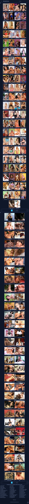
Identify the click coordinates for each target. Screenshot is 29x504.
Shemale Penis (13, 496)
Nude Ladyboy (3, 487)
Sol (11, 29)
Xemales (2, 489)
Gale (19, 319)
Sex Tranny (11, 486)
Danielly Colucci (23, 127)
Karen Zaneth (6, 56)
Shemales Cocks (3, 491)
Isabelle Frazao (20, 230)
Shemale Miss (22, 496)
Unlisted (9, 283)
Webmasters (14, 499)
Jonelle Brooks (11, 127)
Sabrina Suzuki (6, 163)
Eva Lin (17, 11)
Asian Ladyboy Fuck (23, 490)
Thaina (17, 20)
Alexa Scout (5, 199)
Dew (5, 11)
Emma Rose (9, 337)
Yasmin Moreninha (19, 471)
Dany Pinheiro (9, 355)
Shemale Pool (22, 493)
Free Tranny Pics (22, 497)
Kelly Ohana (11, 74)
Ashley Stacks (6, 181)
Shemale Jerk (22, 491)
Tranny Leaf (2, 496)
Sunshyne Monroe (5, 20)
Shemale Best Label (13, 490)
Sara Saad (9, 328)
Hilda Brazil (17, 154)
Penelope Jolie (23, 172)
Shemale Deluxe (22, 495)
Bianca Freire (17, 172)
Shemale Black (13, 491)
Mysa (23, 83)
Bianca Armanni (9, 480)
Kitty (11, 145)
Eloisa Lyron (17, 29)
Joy (23, 11)
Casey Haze (5, 127)
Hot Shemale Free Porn (14, 494)
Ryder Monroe (6, 145)
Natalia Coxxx (19, 337)
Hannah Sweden (17, 163)
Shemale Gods (12, 487)
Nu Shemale (12, 489)
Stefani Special (11, 208)
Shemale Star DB (3, 488)
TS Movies (12, 493)
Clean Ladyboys (22, 487)
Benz (19, 328)
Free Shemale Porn (3, 493)
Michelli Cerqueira (11, 172)
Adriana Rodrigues (17, 74)
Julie (5, 136)
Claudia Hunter (20, 444)
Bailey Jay (23, 154)
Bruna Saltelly (9, 274)
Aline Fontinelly (12, 136)
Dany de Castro (9, 346)
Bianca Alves (9, 462)
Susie (9, 301)
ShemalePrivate (6, 1)
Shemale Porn (13, 497)
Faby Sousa (17, 208)
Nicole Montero (6, 172)
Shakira (12, 163)
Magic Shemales (22, 485)
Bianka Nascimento (19, 346)
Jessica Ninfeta (20, 435)
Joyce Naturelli (9, 435)
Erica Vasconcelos (11, 56)
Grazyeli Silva (11, 65)
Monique (23, 56)
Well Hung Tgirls (3, 497)
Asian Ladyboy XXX (13, 495)
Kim (5, 29)
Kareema (23, 29)
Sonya (6, 74)
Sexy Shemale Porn (3, 494)
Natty (19, 373)
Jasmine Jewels (9, 319)
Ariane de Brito (9, 426)
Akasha (23, 20)
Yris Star (23, 47)
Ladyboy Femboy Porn (4, 490)
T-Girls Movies (22, 486)
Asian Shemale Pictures (4, 495)
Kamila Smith (23, 38)
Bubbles (9, 221)
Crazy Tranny (2, 485)
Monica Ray (19, 221)
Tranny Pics (22, 488)
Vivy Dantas (11, 11)
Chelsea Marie (6, 83)
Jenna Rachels (23, 199)
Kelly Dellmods (20, 417)
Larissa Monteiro (9, 453)
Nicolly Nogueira (17, 199)
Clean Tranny (12, 488)
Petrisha (12, 199)
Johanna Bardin (20, 453)
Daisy (6, 65)
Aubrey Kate (9, 292)
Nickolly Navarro (9, 373)
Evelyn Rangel (17, 65)
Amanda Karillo (20, 292)
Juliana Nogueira (19, 301)
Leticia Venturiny (17, 38)
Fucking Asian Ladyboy (23, 489)
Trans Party (2, 486)
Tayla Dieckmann (23, 181)
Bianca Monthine (9, 444)
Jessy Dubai (9, 364)
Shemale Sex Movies (23, 494)
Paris (17, 83)
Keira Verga (17, 145)
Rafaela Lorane (6, 47)
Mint (19, 480)
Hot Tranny (11, 485)
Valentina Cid (19, 274)
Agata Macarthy (20, 355)
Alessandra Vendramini (17, 136)
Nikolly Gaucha (9, 230)
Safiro (19, 462)
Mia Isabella (19, 283)
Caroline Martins (23, 145)
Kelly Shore (19, 364)
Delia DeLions (11, 20)
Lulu (23, 190)
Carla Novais (9, 310)
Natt (19, 426)
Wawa (17, 181)
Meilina (9, 471)
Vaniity (11, 83)
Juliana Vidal (11, 47)
